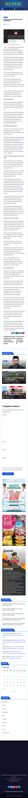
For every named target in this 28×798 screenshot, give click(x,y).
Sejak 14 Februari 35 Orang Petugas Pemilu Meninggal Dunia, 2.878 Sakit (14, 642)
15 (20, 679)
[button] (26, 9)
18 (7, 682)
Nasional (5, 17)
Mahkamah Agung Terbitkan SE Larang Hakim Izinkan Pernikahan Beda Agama (9, 340)
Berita (3, 705)
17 (4, 682)
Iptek (3, 715)
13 (14, 679)
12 (10, 679)
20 (14, 682)
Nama (4, 441)
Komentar (4, 414)
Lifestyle (4, 719)
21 (17, 682)
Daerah (4, 708)
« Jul (13, 691)
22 (20, 682)
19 (10, 682)
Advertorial (4, 701)
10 (4, 679)
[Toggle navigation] (14, 9)
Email (3, 449)
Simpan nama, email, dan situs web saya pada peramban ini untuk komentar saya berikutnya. (12, 468)
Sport (3, 729)
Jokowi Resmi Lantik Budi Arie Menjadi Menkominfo (20, 339)
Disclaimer (21, 791)
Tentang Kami (7, 791)
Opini (3, 725)
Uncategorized (5, 732)
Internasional (5, 712)
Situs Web (4, 457)
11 (7, 679)
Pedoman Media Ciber (14, 791)
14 (17, 679)
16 (24, 679)
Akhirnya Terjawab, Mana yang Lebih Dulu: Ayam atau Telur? (12, 635)
